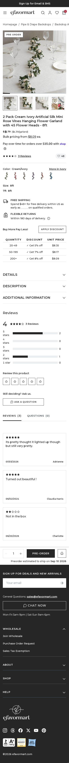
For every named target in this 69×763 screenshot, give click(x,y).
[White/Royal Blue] (50, 176)
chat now (37, 605)
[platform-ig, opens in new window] (5, 730)
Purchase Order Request (19, 643)
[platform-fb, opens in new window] (20, 730)
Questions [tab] (38, 415)
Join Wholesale (12, 636)
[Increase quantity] (21, 553)
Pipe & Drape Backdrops (36, 24)
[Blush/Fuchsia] (15, 176)
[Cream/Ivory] (6, 176)
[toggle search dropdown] (43, 13)
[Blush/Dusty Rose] (24, 176)
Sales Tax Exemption (16, 651)
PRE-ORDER (40, 553)
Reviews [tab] (12, 415)
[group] (34, 3)
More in (57, 169)
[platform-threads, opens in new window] (13, 730)
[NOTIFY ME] (62, 553)
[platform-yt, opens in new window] (36, 730)
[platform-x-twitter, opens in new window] (28, 730)
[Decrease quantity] (6, 553)
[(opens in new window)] (9, 742)
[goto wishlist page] (57, 13)
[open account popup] (50, 13)
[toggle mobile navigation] (5, 13)
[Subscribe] (62, 583)
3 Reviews (24, 156)
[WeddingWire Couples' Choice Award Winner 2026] (21, 742)
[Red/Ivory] (42, 176)
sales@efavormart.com (42, 596)
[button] (10, 103)
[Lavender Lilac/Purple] (33, 176)
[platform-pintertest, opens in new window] (44, 730)
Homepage (10, 24)
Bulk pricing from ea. (22, 136)
